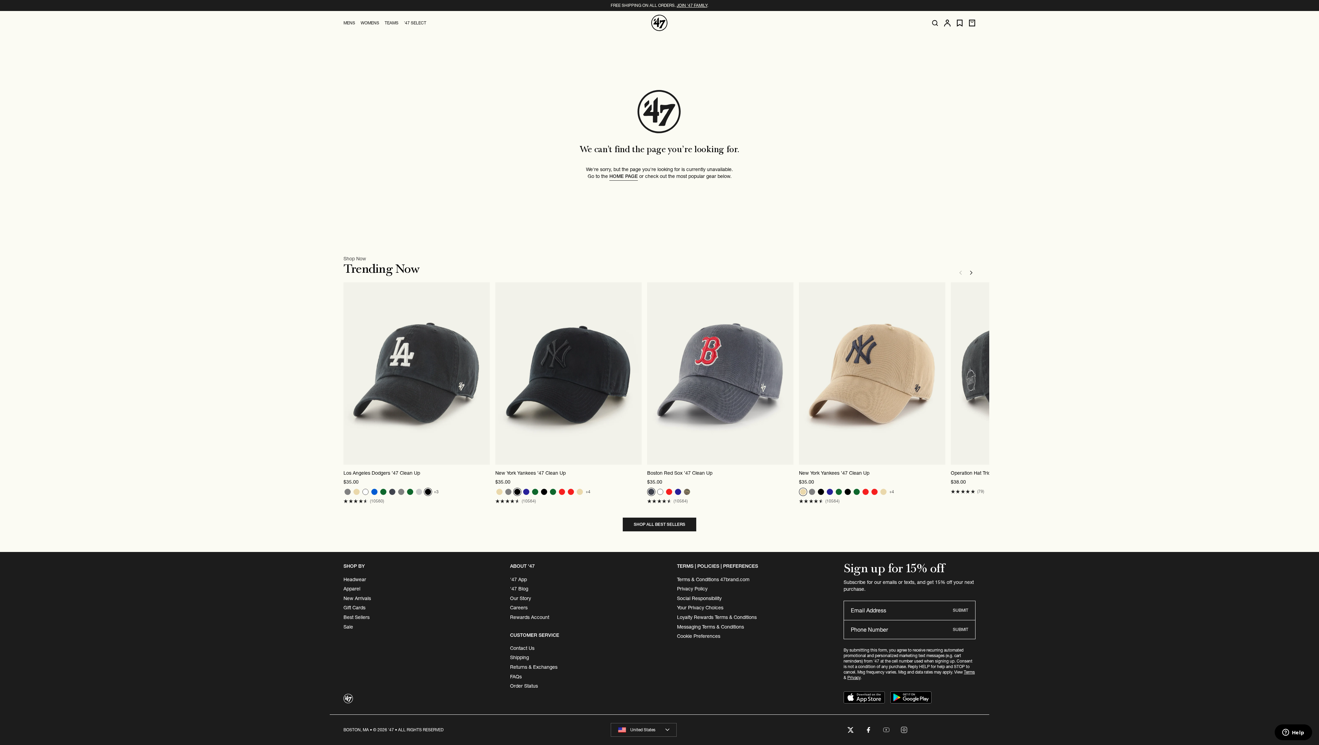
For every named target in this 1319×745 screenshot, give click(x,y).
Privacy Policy (692, 589)
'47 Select (415, 22)
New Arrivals (357, 598)
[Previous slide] (960, 273)
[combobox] (644, 730)
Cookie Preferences (698, 636)
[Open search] (935, 23)
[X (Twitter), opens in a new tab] (850, 730)
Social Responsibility (699, 598)
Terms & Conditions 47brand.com (713, 579)
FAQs (516, 677)
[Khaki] (419, 492)
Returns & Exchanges (533, 667)
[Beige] (356, 492)
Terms (969, 672)
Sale (348, 627)
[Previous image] (349, 373)
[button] (355, 501)
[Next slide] (971, 273)
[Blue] (374, 492)
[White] (365, 492)
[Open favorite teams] (959, 23)
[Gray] (348, 492)
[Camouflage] (687, 492)
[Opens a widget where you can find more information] (1293, 733)
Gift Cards (354, 608)
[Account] (947, 23)
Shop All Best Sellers (659, 524)
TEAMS (391, 22)
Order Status (524, 686)
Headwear (354, 579)
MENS (349, 22)
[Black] (428, 492)
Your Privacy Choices (700, 608)
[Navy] (526, 492)
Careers (519, 608)
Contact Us (522, 648)
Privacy (853, 677)
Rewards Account (529, 617)
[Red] (562, 492)
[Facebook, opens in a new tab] (868, 730)
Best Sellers (356, 617)
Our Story (520, 598)
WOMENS (370, 22)
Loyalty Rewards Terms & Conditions (717, 617)
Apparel (351, 589)
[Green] (383, 492)
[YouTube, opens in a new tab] (886, 730)
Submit (960, 610)
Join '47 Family (692, 5)
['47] (659, 23)
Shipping (519, 657)
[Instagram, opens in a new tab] (904, 730)
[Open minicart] (972, 23)
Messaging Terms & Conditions (710, 627)
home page (623, 176)
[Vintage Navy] (392, 492)
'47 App (518, 579)
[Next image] (484, 373)
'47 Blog (519, 589)
